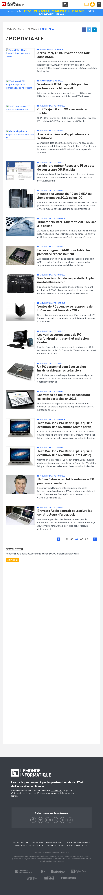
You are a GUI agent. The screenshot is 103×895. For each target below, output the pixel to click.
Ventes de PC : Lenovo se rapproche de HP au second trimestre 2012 (65, 308)
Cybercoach (78, 11)
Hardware (32, 29)
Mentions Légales (54, 843)
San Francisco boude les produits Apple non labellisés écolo (65, 280)
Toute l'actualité (15, 29)
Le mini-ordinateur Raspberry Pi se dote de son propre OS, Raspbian (65, 167)
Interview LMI (46, 14)
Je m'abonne (12, 560)
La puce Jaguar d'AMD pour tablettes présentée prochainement (63, 252)
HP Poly (27, 11)
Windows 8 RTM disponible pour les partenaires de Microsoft (63, 86)
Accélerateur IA (60, 11)
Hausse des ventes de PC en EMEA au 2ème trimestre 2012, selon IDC (64, 195)
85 (81, 539)
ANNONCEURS (37, 843)
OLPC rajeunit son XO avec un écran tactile (62, 111)
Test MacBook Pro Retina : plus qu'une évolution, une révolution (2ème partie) (64, 425)
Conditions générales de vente (29, 846)
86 (86, 539)
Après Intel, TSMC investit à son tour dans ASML (63, 55)
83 (71, 539)
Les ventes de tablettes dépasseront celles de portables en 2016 (63, 396)
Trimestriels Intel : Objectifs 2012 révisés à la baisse (66, 224)
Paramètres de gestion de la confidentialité (67, 846)
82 (67, 539)
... (63, 539)
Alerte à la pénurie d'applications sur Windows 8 (63, 136)
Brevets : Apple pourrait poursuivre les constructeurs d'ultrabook (64, 512)
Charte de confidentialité (78, 843)
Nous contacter (20, 843)
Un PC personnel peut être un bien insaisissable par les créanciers (61, 368)
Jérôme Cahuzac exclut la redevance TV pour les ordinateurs (65, 481)
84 (76, 539)
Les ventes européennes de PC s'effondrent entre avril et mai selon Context (63, 338)
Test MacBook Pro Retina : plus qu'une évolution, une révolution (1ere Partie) (64, 453)
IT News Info (56, 790)
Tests (91, 11)
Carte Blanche (41, 11)
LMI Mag (60, 14)
